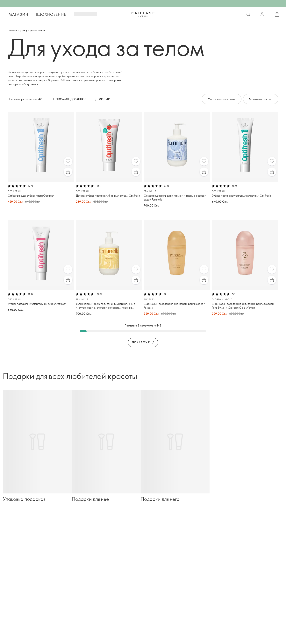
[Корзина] (277, 14)
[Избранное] (68, 161)
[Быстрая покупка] (68, 172)
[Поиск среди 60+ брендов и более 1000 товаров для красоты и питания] (248, 14)
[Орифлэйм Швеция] (143, 14)
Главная (12, 30)
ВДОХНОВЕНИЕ (51, 14)
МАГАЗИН (18, 14)
